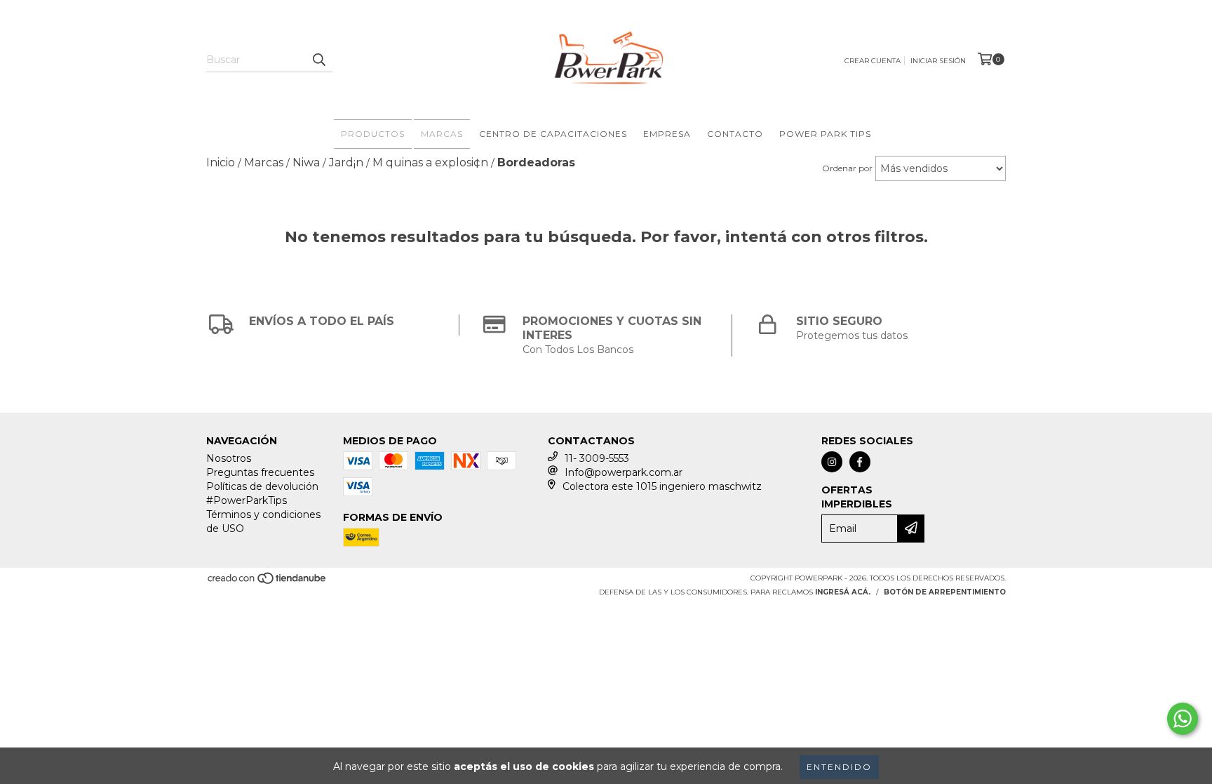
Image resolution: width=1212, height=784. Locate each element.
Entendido (839, 767)
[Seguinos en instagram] (831, 461)
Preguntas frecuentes (260, 472)
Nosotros (228, 458)
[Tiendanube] (267, 582)
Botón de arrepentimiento (945, 592)
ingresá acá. (842, 592)
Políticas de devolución (262, 486)
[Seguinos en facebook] (859, 461)
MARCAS (442, 133)
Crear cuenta (872, 60)
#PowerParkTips (246, 500)
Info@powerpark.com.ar (623, 472)
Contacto (735, 133)
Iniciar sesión (938, 60)
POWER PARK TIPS (825, 133)
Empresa (667, 133)
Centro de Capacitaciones (553, 133)
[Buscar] (318, 59)
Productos (373, 133)
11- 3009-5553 (597, 458)
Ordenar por (847, 168)
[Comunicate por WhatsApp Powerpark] (1182, 719)
